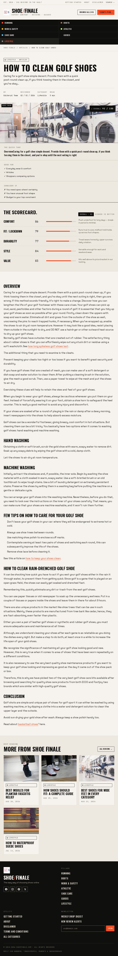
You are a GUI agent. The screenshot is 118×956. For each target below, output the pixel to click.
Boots (67, 22)
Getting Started (73, 2)
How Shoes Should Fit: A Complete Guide (58, 792)
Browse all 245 (87, 12)
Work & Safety (11, 28)
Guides (67, 35)
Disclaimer (97, 2)
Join (110, 928)
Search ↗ (110, 2)
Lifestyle (9, 41)
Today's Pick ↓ (105, 12)
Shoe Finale (9, 48)
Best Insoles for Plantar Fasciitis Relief (18, 793)
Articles (23, 48)
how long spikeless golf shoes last (48, 346)
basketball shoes (28, 724)
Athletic (68, 28)
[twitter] (25, 889)
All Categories (12, 936)
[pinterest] (18, 889)
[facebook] (6, 889)
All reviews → (106, 749)
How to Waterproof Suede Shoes (20, 844)
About (87, 2)
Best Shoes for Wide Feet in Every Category (95, 793)
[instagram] (12, 889)
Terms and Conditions (16, 931)
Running (9, 22)
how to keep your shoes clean (43, 558)
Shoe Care (9, 35)
